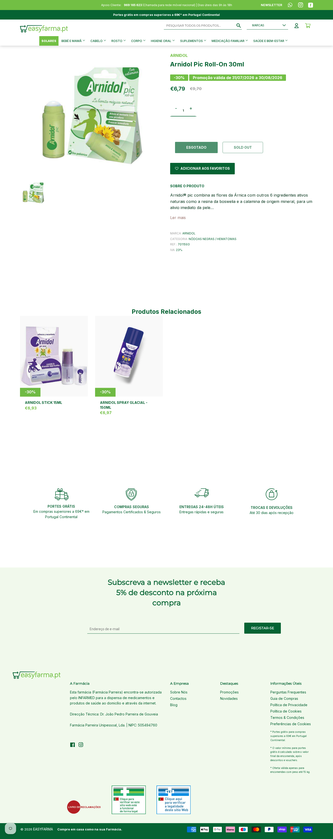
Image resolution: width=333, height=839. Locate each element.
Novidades (229, 698)
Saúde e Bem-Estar (269, 41)
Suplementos (192, 41)
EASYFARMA (43, 829)
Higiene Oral (161, 41)
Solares (48, 41)
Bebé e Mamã (71, 41)
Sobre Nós (178, 692)
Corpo (137, 41)
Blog (173, 705)
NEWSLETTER (271, 5)
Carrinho (308, 25)
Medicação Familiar (228, 41)
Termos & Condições (287, 717)
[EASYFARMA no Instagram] (80, 745)
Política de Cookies (286, 711)
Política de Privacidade (288, 705)
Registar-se (262, 628)
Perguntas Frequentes (288, 692)
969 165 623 (133, 5)
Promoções (229, 692)
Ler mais (178, 217)
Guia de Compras (284, 698)
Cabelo (96, 41)
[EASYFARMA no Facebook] (72, 745)
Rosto (117, 41)
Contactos (178, 698)
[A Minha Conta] (296, 25)
